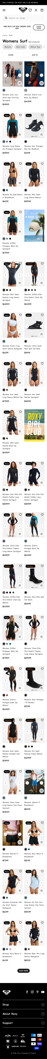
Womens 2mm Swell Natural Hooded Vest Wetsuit (11, 754)
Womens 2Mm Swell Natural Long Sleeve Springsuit (11, 297)
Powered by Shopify (29, 1053)
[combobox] (26, 18)
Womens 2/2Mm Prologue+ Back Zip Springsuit (10, 246)
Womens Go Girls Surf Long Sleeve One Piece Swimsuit (34, 905)
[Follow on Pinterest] (37, 992)
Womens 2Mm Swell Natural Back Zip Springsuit (11, 446)
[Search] (5, 18)
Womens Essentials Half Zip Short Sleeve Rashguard (12, 905)
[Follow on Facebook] (27, 992)
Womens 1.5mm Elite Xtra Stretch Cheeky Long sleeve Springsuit (12, 548)
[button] (4, 10)
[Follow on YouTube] (42, 992)
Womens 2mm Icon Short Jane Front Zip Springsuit (11, 97)
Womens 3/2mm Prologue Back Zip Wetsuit (31, 548)
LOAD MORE (23, 971)
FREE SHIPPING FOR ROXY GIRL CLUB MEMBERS (20, 3)
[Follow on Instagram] (32, 992)
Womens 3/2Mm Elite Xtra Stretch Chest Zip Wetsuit (33, 297)
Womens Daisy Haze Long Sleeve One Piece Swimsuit (12, 805)
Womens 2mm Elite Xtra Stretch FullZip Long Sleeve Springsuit (12, 497)
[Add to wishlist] (20, 64)
